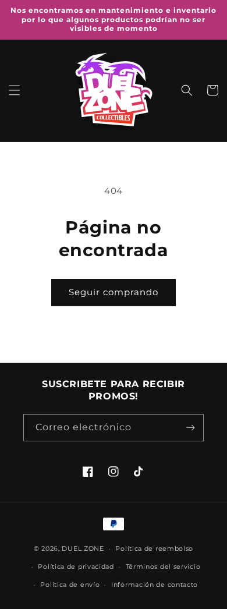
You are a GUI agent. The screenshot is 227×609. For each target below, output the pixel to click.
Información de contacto (154, 584)
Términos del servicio (163, 566)
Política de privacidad (76, 566)
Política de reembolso (154, 548)
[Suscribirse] (190, 427)
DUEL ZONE (83, 548)
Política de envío (70, 584)
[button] (14, 90)
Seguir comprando (113, 292)
